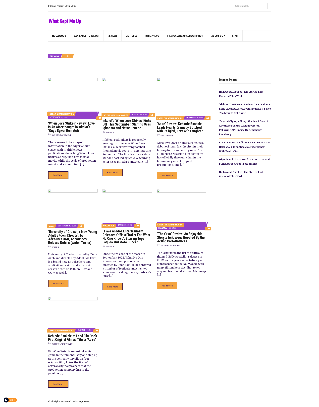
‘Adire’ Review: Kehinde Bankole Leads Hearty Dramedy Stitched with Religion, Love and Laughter (180, 127)
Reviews (112, 35)
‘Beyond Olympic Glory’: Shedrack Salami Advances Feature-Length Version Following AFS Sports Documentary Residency (137, 53)
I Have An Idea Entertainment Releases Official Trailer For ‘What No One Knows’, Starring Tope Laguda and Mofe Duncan (126, 236)
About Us (217, 35)
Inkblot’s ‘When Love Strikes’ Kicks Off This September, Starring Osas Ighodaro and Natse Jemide (127, 124)
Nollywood (59, 35)
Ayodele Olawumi (61, 135)
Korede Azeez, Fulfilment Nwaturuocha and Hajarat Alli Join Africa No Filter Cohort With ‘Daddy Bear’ (128, 56)
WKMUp (110, 133)
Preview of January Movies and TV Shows (97, 45)
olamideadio (167, 136)
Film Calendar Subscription (185, 35)
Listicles (131, 35)
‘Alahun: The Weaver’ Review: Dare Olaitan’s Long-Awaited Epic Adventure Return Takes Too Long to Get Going (131, 49)
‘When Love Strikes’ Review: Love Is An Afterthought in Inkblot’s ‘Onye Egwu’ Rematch (71, 127)
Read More (58, 175)
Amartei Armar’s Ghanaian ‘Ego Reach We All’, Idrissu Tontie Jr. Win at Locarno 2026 (176, 60)
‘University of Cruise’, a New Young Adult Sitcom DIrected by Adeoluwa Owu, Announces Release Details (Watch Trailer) (72, 237)
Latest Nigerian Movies (61, 114)
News (51, 226)
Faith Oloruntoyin (62, 344)
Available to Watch (87, 35)
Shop (235, 35)
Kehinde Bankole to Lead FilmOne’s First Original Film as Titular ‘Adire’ (72, 338)
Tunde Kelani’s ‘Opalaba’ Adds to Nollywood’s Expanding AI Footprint (111, 64)
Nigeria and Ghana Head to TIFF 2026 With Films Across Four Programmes (216, 56)
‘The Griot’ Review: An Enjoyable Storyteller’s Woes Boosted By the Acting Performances (181, 237)
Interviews (152, 35)
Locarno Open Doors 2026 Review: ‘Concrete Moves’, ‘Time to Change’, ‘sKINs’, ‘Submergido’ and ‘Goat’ (195, 64)
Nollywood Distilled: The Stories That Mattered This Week (147, 45)
